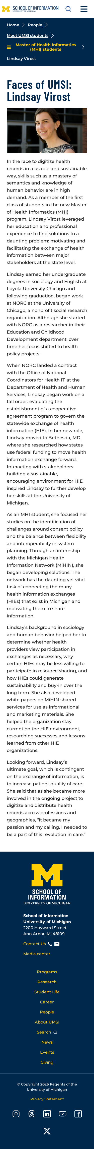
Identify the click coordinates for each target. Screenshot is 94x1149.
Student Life (47, 992)
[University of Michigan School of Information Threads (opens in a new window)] (31, 1114)
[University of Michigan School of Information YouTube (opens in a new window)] (62, 1114)
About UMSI (47, 1022)
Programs (47, 972)
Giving (47, 1062)
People (35, 25)
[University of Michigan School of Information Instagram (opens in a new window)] (16, 1114)
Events (47, 1052)
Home (13, 25)
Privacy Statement (47, 1099)
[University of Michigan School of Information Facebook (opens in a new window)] (78, 1114)
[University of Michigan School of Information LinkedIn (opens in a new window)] (47, 1114)
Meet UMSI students (27, 35)
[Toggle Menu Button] (84, 9)
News (47, 1042)
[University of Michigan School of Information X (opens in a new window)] (47, 1132)
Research (47, 982)
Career (47, 1002)
